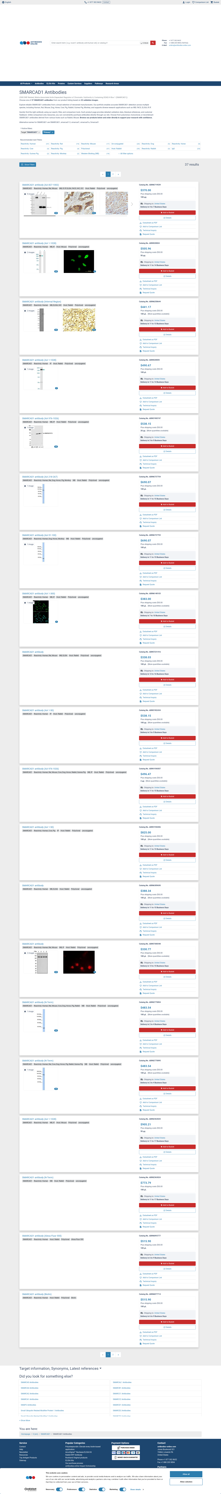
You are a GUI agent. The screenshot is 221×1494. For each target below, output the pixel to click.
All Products (25, 83)
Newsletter (23, 1452)
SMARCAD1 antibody (33, 652)
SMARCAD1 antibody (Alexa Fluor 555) (42, 1235)
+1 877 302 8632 (94, 2)
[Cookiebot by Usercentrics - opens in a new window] (30, 1489)
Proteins (61, 83)
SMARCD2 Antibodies (122, 1410)
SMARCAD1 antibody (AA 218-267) (40, 476)
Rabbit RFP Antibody (73, 1455)
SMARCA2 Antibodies (29, 1394)
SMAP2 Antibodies (28, 1405)
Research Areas (112, 83)
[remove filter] (39, 132)
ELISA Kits (51, 83)
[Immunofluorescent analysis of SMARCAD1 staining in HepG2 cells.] (79, 962)
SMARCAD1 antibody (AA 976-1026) (40, 418)
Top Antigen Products (28, 1458)
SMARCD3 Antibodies (122, 1416)
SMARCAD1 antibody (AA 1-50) (38, 710)
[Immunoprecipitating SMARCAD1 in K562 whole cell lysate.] (41, 203)
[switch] (82, 1489)
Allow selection (186, 1482)
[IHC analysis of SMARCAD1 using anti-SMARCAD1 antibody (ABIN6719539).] (79, 203)
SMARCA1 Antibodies (29, 1399)
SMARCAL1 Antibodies (122, 1382)
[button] (132, 204)
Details (168, 218)
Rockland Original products (76, 1458)
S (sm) (35, 1434)
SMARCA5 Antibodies (29, 1382)
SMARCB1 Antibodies (121, 1388)
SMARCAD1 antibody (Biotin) (37, 1294)
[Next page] (118, 174)
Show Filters (30, 164)
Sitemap (22, 1460)
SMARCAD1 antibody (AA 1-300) (38, 593)
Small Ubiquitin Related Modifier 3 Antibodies (39, 1416)
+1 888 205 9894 (168, 1462)
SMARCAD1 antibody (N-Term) (37, 1002)
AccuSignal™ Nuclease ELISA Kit (78, 1452)
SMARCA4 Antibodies (29, 1388)
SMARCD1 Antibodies (122, 1405)
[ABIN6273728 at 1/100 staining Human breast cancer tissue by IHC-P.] (79, 320)
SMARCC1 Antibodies (121, 1394)
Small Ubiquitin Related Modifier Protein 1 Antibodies (42, 1410)
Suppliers (88, 83)
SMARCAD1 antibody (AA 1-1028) (39, 243)
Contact (106, 2)
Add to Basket (168, 212)
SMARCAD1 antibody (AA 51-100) (39, 535)
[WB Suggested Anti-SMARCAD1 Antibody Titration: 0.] (41, 1020)
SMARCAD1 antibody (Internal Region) (41, 301)
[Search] (153, 43)
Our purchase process (74, 1463)
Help (21, 1449)
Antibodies (39, 83)
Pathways (99, 83)
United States (159, 204)
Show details (135, 1489)
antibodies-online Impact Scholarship (80, 1466)
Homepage (25, 1434)
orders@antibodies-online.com (180, 45)
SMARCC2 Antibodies (121, 1399)
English (8, 2)
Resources (23, 1455)
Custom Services (74, 83)
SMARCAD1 (45, 1434)
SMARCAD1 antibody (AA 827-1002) (40, 184)
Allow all (186, 1474)
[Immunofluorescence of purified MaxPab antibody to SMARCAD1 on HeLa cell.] (79, 261)
